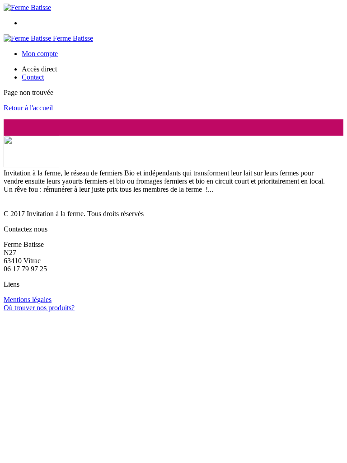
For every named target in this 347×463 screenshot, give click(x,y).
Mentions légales (28, 299)
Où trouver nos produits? (39, 308)
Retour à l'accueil (28, 108)
